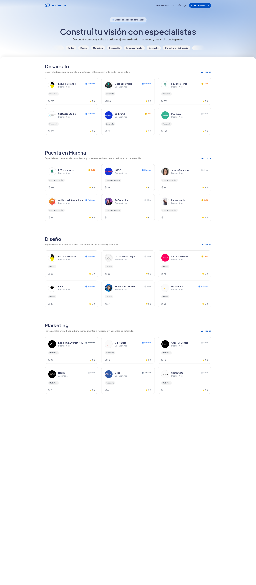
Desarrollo (154, 48)
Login (184, 5)
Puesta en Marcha (134, 48)
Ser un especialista (165, 5)
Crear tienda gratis (200, 5)
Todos (71, 48)
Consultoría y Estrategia (176, 48)
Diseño (83, 48)
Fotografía (114, 48)
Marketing (98, 48)
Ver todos (206, 71)
